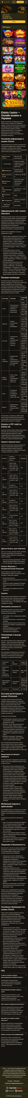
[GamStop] (10, 1091)
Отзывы (10, 1081)
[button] (14, 976)
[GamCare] (19, 1091)
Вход (14, 2)
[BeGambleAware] (15, 1088)
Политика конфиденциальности (14, 1083)
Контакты (16, 1081)
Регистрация (20, 2)
